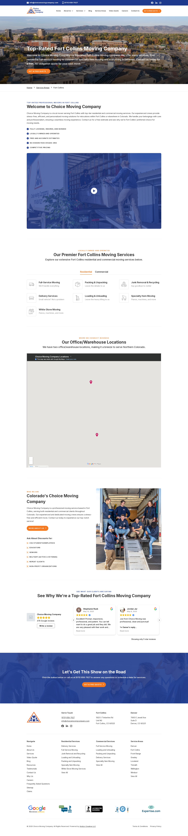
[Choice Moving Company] (35, 11)
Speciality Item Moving (105, 761)
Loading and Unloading (70, 757)
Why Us (30, 776)
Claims (29, 791)
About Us (67, 11)
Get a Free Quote (151, 11)
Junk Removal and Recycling (73, 754)
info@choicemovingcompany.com (44, 3)
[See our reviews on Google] (37, 809)
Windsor (134, 773)
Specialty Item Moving (70, 765)
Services (79, 11)
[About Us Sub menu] (72, 11)
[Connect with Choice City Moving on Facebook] (152, 2)
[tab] (86, 272)
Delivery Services (68, 746)
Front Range (136, 754)
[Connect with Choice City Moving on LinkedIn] (156, 2)
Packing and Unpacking (71, 761)
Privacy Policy (155, 826)
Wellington (135, 769)
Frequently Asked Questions (38, 784)
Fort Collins (135, 750)
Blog (90, 11)
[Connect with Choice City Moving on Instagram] (160, 2)
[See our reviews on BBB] (65, 809)
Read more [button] (80, 631)
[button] (94, 191)
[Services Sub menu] (84, 11)
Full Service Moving (69, 750)
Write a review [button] (46, 626)
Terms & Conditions (140, 826)
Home (58, 11)
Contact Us (135, 11)
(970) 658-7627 (71, 3)
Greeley (134, 757)
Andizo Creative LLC (88, 826)
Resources (31, 765)
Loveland (134, 761)
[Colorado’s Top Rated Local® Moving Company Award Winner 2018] (122, 809)
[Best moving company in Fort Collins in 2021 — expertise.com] (151, 809)
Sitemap (30, 788)
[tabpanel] (94, 298)
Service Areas (100, 11)
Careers (125, 11)
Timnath (134, 765)
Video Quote (114, 11)
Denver (134, 746)
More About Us (36, 528)
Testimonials (32, 769)
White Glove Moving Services (73, 769)
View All (64, 773)
